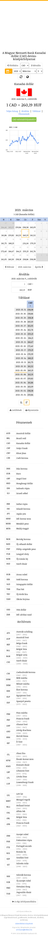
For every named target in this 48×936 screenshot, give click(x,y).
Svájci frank (22, 448)
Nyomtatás (33, 410)
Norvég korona (23, 539)
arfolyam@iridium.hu (24, 930)
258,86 (25, 259)
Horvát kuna (22, 736)
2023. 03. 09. (20, 370)
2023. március (24, 267)
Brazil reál (21, 438)
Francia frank (22, 718)
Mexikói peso (22, 523)
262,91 (18, 235)
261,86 (4, 235)
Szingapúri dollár (24, 584)
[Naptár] (8, 71)
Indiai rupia (22, 504)
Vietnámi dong (23, 886)
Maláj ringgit (22, 528)
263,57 (11, 227)
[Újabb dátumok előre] (26, 402)
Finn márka (21, 712)
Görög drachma (23, 730)
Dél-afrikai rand (24, 614)
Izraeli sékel (22, 493)
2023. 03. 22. (20, 338)
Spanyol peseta (23, 701)
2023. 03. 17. (21, 350)
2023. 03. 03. (20, 386)
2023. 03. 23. (21, 333)
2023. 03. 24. (20, 329)
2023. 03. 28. (20, 321)
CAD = (30, 284)
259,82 (11, 235)
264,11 (18, 251)
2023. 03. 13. (21, 362)
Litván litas (21, 776)
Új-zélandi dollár (24, 544)
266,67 (11, 251)
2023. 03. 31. (21, 309)
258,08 (33, 259)
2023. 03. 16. (21, 354)
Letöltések (17, 410)
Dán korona (21, 468)
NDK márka (21, 678)
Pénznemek (24, 114)
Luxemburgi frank (25, 782)
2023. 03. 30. (20, 313)
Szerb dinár (21, 563)
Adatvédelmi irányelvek (24, 923)
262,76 (33, 251)
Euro (18, 473)
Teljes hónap (12, 111)
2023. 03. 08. (20, 374)
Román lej (21, 851)
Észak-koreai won (25, 759)
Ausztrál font (22, 637)
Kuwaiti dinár (23, 764)
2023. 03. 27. (20, 325)
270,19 (33, 243)
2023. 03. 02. (20, 390)
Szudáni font (22, 857)
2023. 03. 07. (20, 378)
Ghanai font (22, 724)
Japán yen (21, 513)
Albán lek (20, 811)
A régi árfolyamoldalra (25, 901)
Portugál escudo (24, 846)
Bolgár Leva (21, 654)
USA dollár (21, 609)
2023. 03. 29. (20, 317)
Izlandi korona (23, 508)
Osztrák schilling (24, 631)
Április (38, 267)
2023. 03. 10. (21, 366)
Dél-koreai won (23, 518)
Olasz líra (20, 753)
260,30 (11, 259)
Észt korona (22, 689)
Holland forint (23, 805)
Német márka (22, 683)
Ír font (19, 741)
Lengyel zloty (22, 554)
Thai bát (20, 589)
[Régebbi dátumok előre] (21, 402)
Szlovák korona (23, 874)
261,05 (4, 259)
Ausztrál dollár (23, 433)
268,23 (11, 243)
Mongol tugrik (23, 799)
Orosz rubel (21, 574)
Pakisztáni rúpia (24, 840)
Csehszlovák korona (25, 672)
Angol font (21, 478)
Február (10, 267)
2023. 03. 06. (20, 382)
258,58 (25, 227)
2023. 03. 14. (21, 358)
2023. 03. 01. (21, 394)
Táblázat (36, 111)
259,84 (18, 227)
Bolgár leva (21, 649)
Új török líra (22, 594)
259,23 (25, 251)
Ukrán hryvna (23, 599)
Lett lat (19, 793)
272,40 (4, 251)
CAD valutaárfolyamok (23, 119)
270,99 (25, 243)
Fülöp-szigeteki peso (26, 549)
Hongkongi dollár (24, 483)
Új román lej (22, 559)
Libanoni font (22, 770)
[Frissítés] (21, 76)
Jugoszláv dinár (23, 892)
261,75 (4, 243)
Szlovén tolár (22, 863)
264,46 (4, 227)
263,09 (33, 227)
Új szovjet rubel (23, 880)
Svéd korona (22, 579)
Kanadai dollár (23, 443)
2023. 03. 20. (20, 346)
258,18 (18, 259)
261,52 (33, 235)
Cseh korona (22, 458)
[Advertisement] (24, 24)
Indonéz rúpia (23, 488)
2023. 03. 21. (21, 342)
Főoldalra (13, 65)
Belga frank (21, 643)
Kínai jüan (21, 453)
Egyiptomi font (23, 695)
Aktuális (36, 65)
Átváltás (25, 111)
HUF (30, 289)
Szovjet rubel (22, 834)
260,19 (25, 235)
